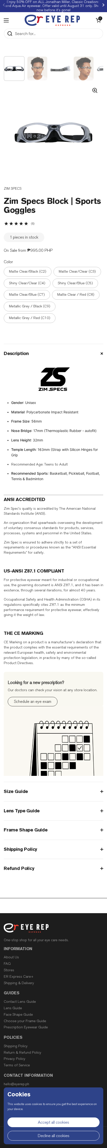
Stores (9, 970)
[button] (98, 20)
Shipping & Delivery (19, 983)
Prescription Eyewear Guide (26, 1027)
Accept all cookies (53, 1122)
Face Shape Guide (18, 1014)
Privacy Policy (14, 1059)
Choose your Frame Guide (25, 1021)
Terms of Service (17, 1065)
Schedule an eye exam (32, 701)
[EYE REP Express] (52, 20)
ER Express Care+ (19, 976)
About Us (11, 957)
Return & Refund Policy (22, 1052)
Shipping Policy (16, 1046)
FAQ (7, 964)
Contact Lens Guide (20, 1002)
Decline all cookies (53, 1135)
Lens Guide (13, 1008)
